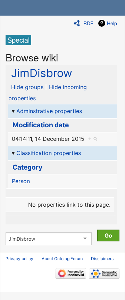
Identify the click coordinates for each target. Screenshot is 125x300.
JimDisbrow (41, 73)
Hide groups (27, 87)
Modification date (40, 125)
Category (27, 167)
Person (21, 181)
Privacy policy (19, 258)
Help (112, 23)
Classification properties (48, 152)
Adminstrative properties (49, 111)
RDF (88, 23)
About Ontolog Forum (62, 258)
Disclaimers (102, 258)
